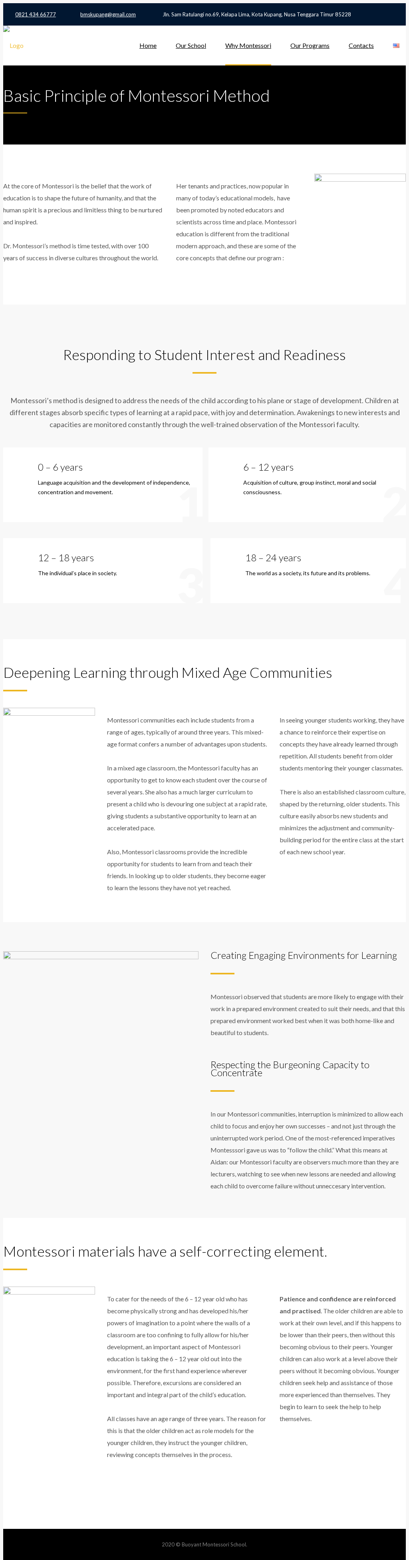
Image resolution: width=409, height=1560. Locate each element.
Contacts (361, 45)
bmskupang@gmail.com (108, 14)
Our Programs (310, 45)
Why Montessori (248, 45)
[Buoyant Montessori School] (13, 45)
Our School (191, 45)
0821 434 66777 (35, 14)
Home (148, 45)
